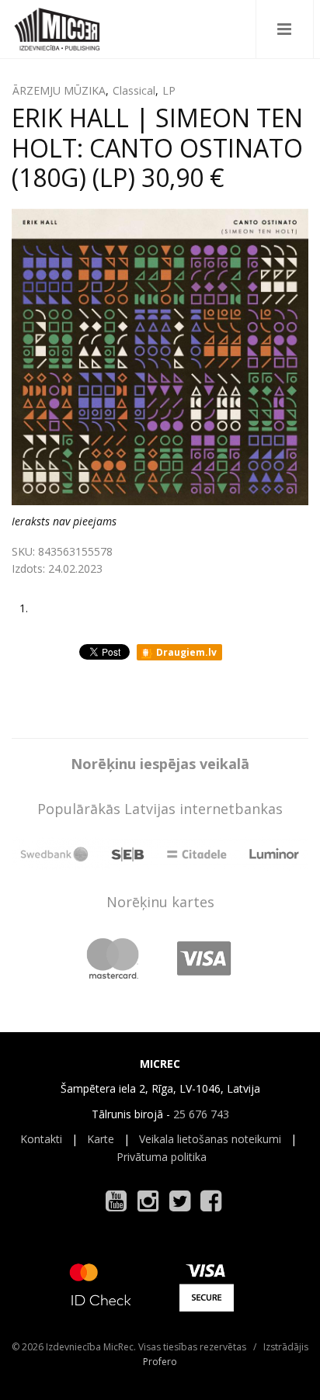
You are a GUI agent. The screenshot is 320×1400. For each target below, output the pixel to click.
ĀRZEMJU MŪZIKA (59, 90)
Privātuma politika (162, 1156)
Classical (134, 90)
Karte (100, 1138)
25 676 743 (201, 1114)
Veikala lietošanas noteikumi (210, 1138)
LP (169, 90)
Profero (160, 1361)
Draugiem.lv (185, 652)
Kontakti (41, 1138)
